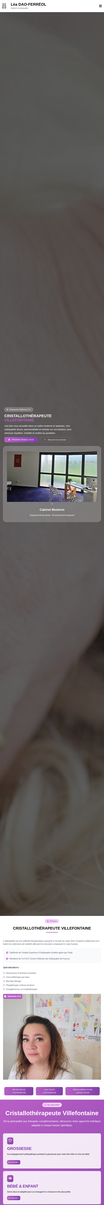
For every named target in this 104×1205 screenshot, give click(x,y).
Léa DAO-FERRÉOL (28, 4)
